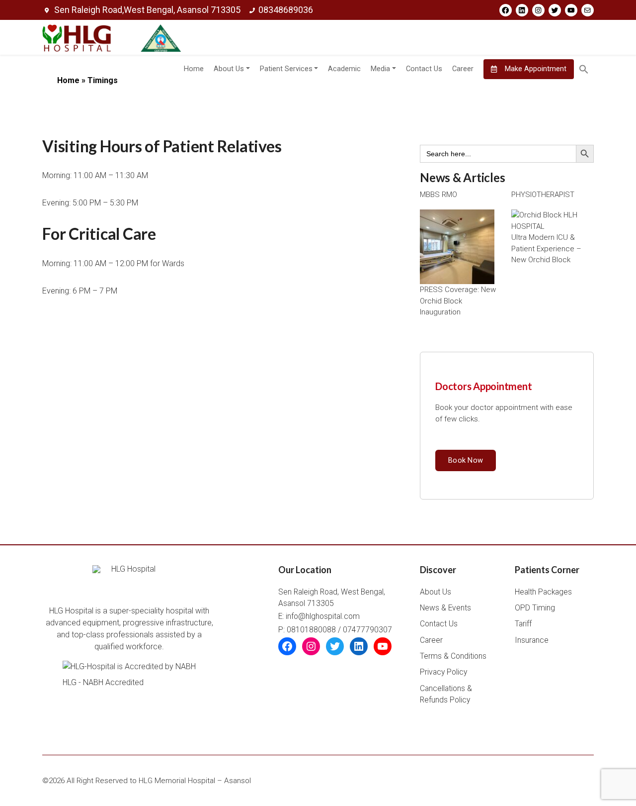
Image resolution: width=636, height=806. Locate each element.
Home (194, 69)
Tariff (523, 623)
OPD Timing (535, 608)
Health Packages (543, 592)
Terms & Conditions (453, 656)
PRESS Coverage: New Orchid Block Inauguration (458, 300)
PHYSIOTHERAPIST (542, 194)
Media (380, 69)
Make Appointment (534, 69)
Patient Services (286, 69)
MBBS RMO (438, 194)
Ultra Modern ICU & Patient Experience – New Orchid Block (546, 248)
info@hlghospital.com (323, 616)
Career (463, 69)
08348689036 (285, 9)
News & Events (445, 608)
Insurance (532, 640)
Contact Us (424, 69)
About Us (229, 69)
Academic (344, 69)
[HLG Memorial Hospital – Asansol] (111, 37)
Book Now (465, 460)
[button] (584, 69)
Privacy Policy (443, 672)
